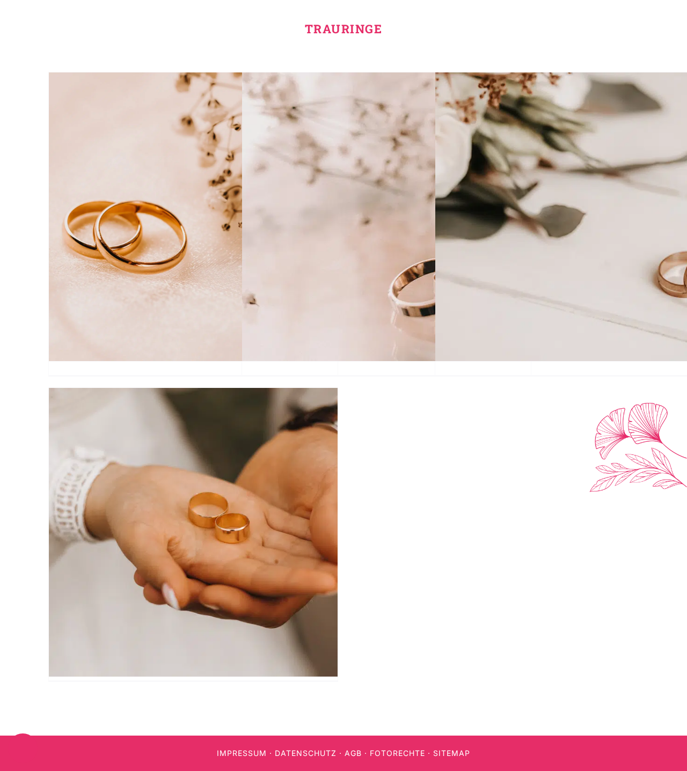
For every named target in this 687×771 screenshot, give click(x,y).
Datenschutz (306, 753)
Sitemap (451, 753)
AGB (353, 753)
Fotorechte (397, 753)
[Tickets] (677, 682)
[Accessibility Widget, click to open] (23, 748)
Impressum (242, 753)
